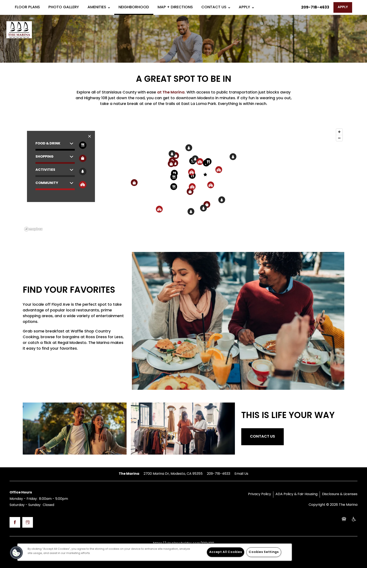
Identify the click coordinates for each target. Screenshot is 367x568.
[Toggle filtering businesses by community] (82, 184)
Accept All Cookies (225, 552)
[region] (183, 180)
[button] (342, 7)
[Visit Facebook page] (15, 522)
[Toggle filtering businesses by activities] (82, 171)
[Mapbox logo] (33, 229)
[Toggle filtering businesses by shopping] (82, 158)
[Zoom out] (339, 138)
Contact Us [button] (262, 436)
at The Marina (171, 92)
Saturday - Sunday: (25, 505)
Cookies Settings (264, 552)
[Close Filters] (89, 136)
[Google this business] (27, 522)
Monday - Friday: (23, 499)
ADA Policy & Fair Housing (296, 494)
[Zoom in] (339, 132)
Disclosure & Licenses (339, 494)
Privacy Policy (259, 494)
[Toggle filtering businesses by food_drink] (82, 145)
